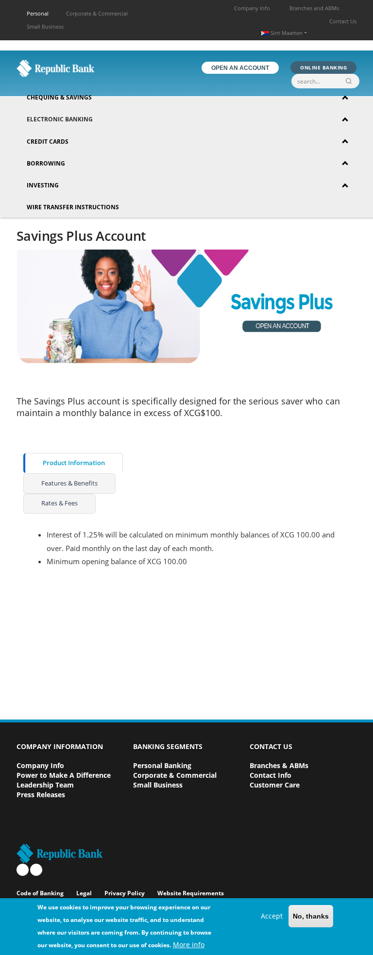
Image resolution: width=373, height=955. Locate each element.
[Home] (55, 68)
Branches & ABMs (279, 765)
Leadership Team (45, 784)
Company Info (252, 8)
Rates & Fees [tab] (59, 503)
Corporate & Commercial (97, 13)
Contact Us (342, 21)
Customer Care (275, 784)
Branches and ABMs (314, 8)
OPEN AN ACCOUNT (240, 68)
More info (188, 944)
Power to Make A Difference (64, 775)
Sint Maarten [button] (287, 32)
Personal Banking (162, 765)
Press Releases (41, 794)
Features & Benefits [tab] (69, 483)
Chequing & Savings (59, 97)
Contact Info (270, 775)
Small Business (45, 26)
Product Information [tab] (74, 462)
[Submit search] (351, 81)
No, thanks (311, 916)
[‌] (22, 869)
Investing (43, 185)
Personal (38, 13)
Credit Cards (47, 141)
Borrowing (46, 163)
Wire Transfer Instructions (73, 207)
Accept (272, 916)
